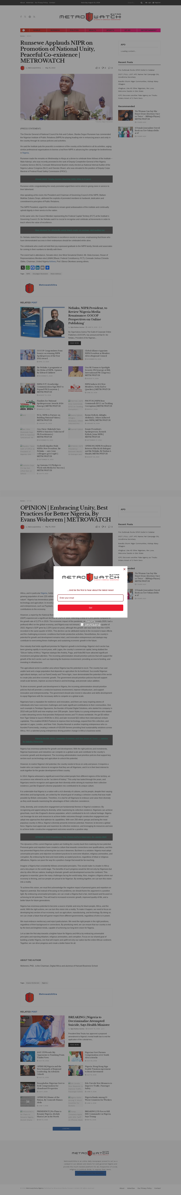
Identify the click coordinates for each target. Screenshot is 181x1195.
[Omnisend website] (90, 623)
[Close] (124, 569)
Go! (90, 608)
